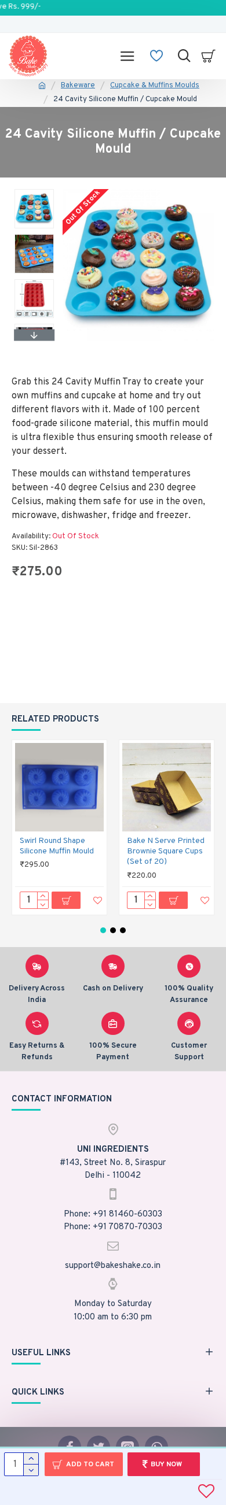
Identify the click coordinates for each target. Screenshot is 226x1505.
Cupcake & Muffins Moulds (154, 85)
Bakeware (78, 85)
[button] (34, 192)
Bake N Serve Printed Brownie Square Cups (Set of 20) (166, 851)
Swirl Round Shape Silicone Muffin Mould (57, 846)
